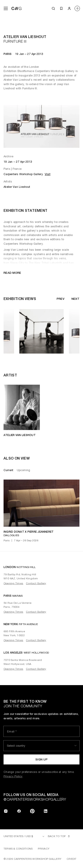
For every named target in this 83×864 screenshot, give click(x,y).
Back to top (57, 836)
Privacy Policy (13, 776)
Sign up (41, 759)
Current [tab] (8, 470)
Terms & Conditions (18, 848)
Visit (47, 174)
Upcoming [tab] (23, 470)
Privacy (43, 848)
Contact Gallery (36, 583)
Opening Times (13, 583)
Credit (71, 858)
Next (75, 298)
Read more (12, 272)
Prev (60, 298)
